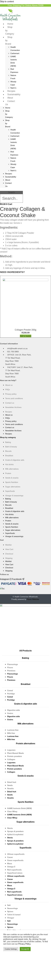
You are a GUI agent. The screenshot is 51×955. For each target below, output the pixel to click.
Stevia (10, 828)
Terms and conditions (14, 398)
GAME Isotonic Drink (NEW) (19, 808)
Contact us (9, 403)
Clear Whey (12, 811)
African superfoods (15, 854)
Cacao (10, 857)
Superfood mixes (14, 873)
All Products (25, 651)
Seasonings (12, 908)
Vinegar (10, 918)
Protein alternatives (25, 743)
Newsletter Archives (13, 407)
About (10, 97)
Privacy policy (10, 394)
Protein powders (14, 756)
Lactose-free (12, 730)
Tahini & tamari (14, 915)
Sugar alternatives (12, 487)
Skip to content (7, 1)
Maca (9, 863)
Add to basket (25, 336)
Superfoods (10, 491)
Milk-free (11, 733)
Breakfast (9, 455)
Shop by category (8, 437)
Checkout (9, 554)
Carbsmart (14, 53)
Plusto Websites (33, 599)
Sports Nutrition (11, 482)
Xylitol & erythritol (15, 834)
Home (10, 24)
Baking (8, 442)
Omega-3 (11, 867)
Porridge (11, 694)
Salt (9, 905)
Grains (10, 713)
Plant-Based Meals (15, 753)
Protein (8, 473)
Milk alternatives (12, 469)
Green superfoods (15, 860)
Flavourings (12, 664)
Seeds (10, 785)
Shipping (8, 558)
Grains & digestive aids (14, 460)
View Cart (9, 549)
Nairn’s (13, 88)
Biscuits (8, 451)
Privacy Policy (24, 944)
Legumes (11, 750)
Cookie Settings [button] (11, 949)
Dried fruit (11, 782)
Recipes (11, 91)
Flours (10, 667)
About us (9, 385)
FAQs (7, 389)
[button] (11, 189)
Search (11, 192)
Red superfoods (14, 870)
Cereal (10, 690)
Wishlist (8, 545)
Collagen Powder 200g (25, 330)
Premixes (11, 671)
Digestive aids (13, 710)
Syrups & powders (15, 831)
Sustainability (13, 94)
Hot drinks (9, 464)
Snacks (10, 788)
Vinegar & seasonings (14, 495)
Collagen (11, 759)
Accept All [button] (25, 949)
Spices (10, 911)
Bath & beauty (11, 447)
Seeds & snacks (11, 478)
